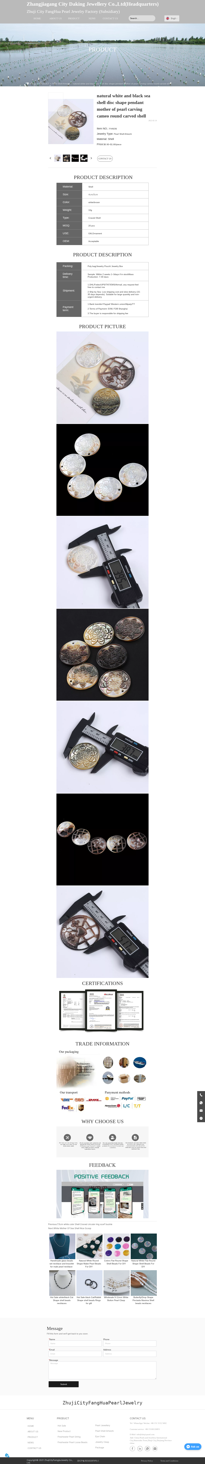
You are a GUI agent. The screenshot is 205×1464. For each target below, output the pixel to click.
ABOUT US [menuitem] (55, 18)
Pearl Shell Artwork (61, 83)
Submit (63, 1384)
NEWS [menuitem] (92, 18)
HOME (33, 83)
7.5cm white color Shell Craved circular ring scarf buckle (84, 1224)
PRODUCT (44, 83)
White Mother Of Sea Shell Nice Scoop (72, 1228)
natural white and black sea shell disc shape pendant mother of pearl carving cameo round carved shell (122, 83)
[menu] (73, 18)
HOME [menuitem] (37, 18)
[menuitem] (74, 18)
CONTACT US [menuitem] (110, 18)
